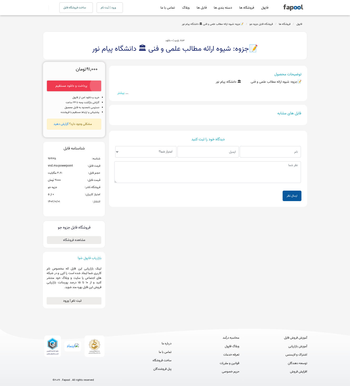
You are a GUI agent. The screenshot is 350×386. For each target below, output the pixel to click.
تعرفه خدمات (231, 354)
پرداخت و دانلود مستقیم (71, 86)
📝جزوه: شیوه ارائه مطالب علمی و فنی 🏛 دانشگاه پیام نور (213, 24)
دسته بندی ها (223, 7)
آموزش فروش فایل (295, 337)
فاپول (264, 7)
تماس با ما (167, 7)
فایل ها (202, 7)
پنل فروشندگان (162, 369)
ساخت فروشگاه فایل (75, 7)
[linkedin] (91, 372)
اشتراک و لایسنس (296, 354)
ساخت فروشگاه (162, 360)
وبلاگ (186, 7)
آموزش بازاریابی (297, 346)
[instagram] (73, 372)
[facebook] (56, 372)
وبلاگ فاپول (232, 346)
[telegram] (64, 372)
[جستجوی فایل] (51, 7)
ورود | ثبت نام (109, 7)
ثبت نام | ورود (73, 301)
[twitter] (82, 372)
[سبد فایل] (45, 7)
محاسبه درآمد (231, 337)
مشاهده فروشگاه (74, 240)
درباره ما (166, 343)
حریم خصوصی (230, 371)
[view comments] (80, 209)
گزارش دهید (61, 124)
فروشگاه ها (246, 7)
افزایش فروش (298, 371)
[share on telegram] (67, 209)
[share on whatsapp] (74, 209)
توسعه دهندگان (297, 363)
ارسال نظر (292, 195)
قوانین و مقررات (229, 363)
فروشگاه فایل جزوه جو (261, 24)
